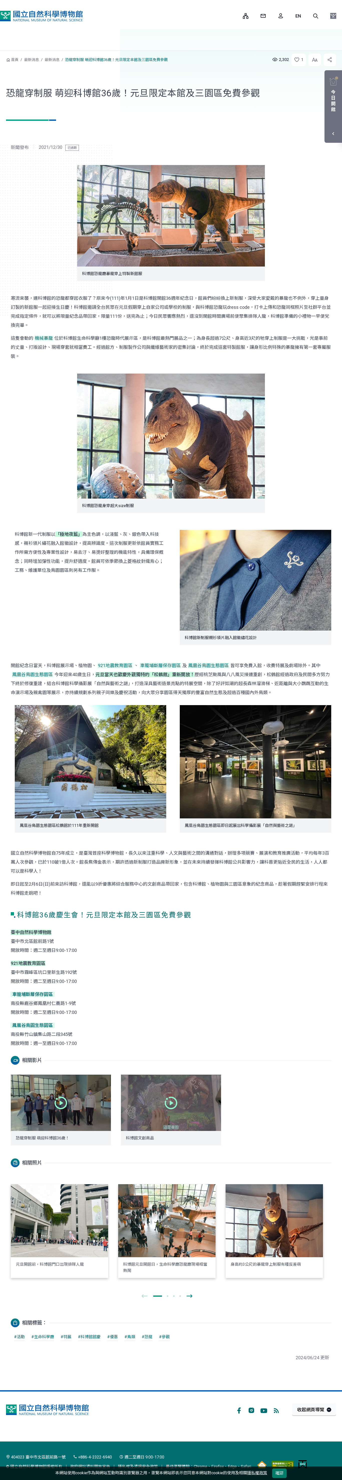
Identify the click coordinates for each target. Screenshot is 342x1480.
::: (235, 16)
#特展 (66, 1336)
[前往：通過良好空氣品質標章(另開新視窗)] (262, 1464)
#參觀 (164, 1336)
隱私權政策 (257, 1472)
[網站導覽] (246, 16)
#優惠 (112, 1336)
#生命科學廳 (42, 1336)
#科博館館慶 (89, 1336)
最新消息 (31, 60)
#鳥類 (129, 1336)
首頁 (15, 60)
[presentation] (144, 1296)
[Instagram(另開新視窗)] (251, 1409)
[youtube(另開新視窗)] (264, 1409)
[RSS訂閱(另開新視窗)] (276, 1409)
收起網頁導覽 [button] (310, 1409)
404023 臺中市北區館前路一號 (38, 1457)
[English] (298, 16)
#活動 (19, 1336)
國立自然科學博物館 (41, 16)
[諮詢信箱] (263, 16)
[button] (316, 16)
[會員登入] (281, 16)
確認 (279, 1473)
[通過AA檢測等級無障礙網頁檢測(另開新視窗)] (283, 1464)
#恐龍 (147, 1336)
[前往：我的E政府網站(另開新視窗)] (302, 1464)
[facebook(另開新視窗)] (239, 1409)
